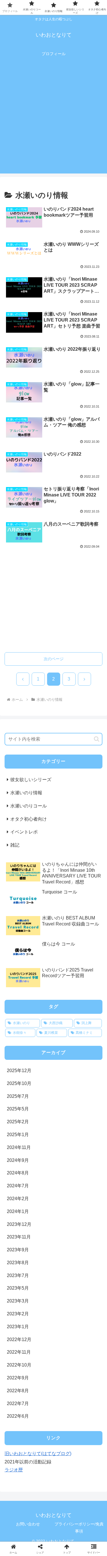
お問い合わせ (28, 1524)
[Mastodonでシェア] (41, 1452)
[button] (97, 739)
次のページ (54, 659)
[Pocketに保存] (65, 1468)
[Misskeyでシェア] (89, 1452)
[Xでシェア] (17, 1452)
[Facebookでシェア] (17, 1468)
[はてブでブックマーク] (41, 1468)
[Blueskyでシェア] (65, 1452)
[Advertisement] (53, 119)
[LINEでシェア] (89, 1468)
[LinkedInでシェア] (53, 1483)
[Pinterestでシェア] (29, 1483)
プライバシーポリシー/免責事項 (79, 1527)
